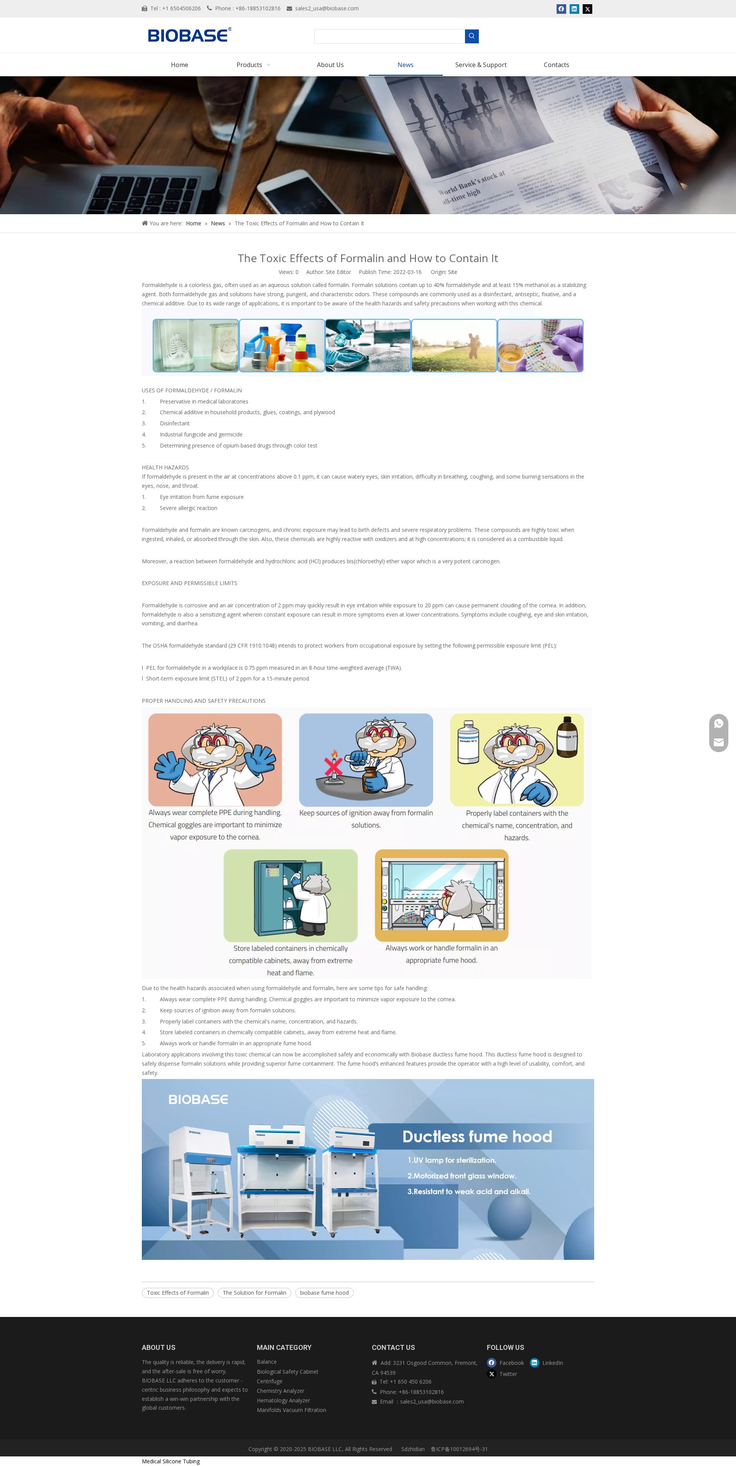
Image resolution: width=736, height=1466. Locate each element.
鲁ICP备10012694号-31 (459, 1449)
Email (387, 1401)
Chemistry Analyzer (280, 1390)
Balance (267, 1361)
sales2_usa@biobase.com (327, 8)
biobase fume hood (324, 1292)
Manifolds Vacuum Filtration (291, 1410)
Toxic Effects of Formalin (178, 1292)
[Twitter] (587, 9)
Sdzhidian (412, 1449)
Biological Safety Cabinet (288, 1371)
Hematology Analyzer (283, 1400)
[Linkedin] (574, 9)
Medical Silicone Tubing (171, 1461)
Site (452, 271)
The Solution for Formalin (254, 1292)
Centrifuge (270, 1381)
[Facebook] (561, 9)
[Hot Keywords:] (472, 36)
